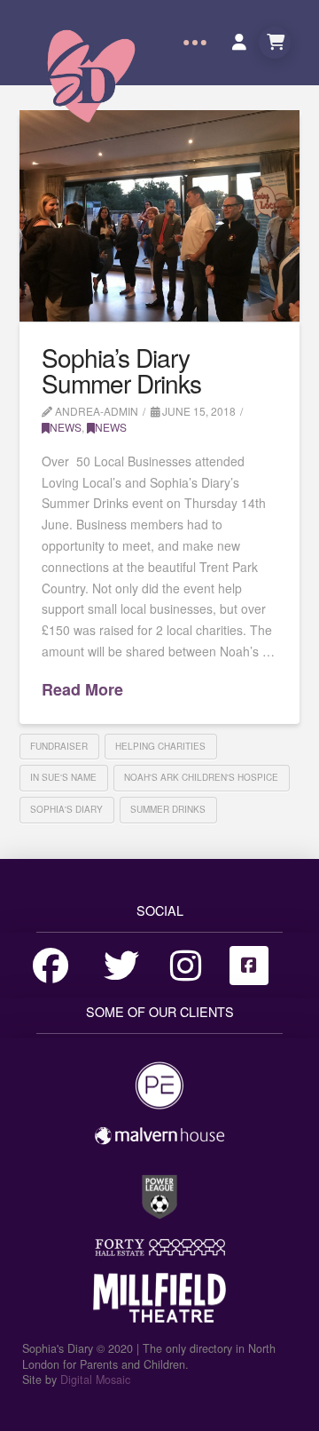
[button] (194, 42)
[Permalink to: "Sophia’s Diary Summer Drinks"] (159, 216)
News (66, 426)
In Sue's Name (63, 777)
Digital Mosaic (95, 1379)
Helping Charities (160, 746)
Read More (82, 690)
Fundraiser (59, 746)
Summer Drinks (168, 809)
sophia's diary (66, 809)
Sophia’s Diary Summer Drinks (121, 370)
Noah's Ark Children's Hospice (201, 777)
